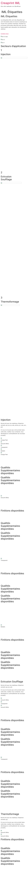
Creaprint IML (10, 3)
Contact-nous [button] (5, 33)
